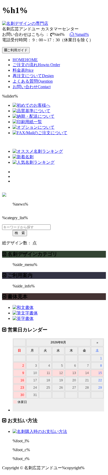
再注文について (33, 75)
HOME (25, 60)
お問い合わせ (32, 86)
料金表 (23, 70)
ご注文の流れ (36, 65)
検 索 (20, 233)
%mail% (81, 34)
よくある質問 (33, 81)
